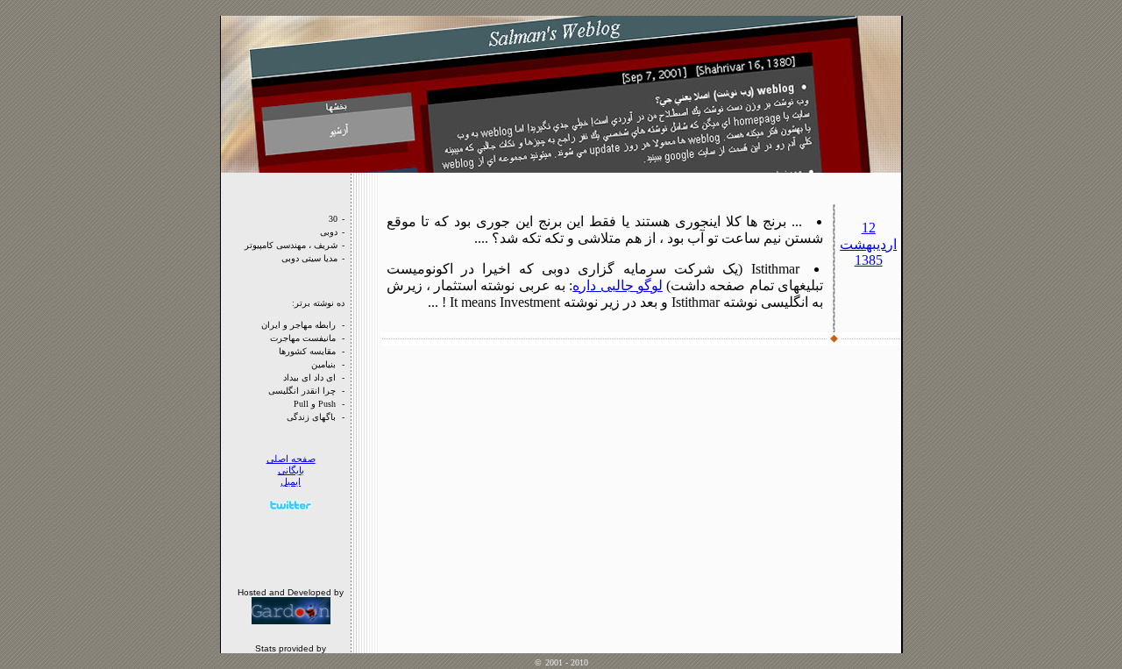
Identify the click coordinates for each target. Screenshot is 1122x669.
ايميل (290, 482)
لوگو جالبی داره (617, 285)
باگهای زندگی (311, 417)
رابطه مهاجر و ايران (298, 325)
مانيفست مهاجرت (303, 338)
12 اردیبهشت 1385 (868, 243)
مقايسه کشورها (307, 351)
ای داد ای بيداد (309, 377)
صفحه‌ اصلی (291, 459)
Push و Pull (315, 404)
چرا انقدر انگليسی (302, 390)
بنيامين (323, 364)
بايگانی (291, 470)
